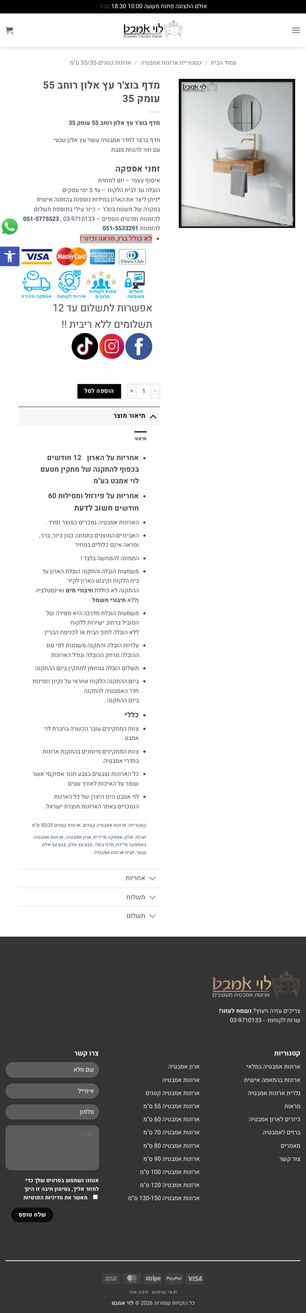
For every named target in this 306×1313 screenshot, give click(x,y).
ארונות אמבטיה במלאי (273, 1066)
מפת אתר (138, 1292)
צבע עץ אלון (80, 844)
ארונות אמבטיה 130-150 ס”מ (164, 1198)
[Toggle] (153, 416)
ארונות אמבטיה (181, 1080)
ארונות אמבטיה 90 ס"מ (171, 1159)
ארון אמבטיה (78, 837)
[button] (9, 256)
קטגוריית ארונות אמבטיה (171, 62)
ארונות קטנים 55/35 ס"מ (100, 62)
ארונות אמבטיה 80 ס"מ (171, 1145)
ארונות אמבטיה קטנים (105, 825)
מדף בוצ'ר (104, 844)
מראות (292, 1106)
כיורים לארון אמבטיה (274, 1119)
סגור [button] (104, 6)
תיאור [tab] (140, 438)
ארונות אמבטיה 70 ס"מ (171, 1132)
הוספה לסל (99, 391)
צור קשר (289, 1159)
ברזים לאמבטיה (281, 1132)
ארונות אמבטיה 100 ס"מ (170, 1172)
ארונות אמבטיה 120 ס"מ (170, 1185)
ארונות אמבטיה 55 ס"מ (171, 1106)
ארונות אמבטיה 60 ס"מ (171, 1119)
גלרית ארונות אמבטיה (274, 1093)
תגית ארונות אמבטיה (114, 852)
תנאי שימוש (165, 1292)
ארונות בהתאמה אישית (272, 1080)
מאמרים (290, 1145)
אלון (129, 837)
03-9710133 (79, 219)
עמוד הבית (223, 62)
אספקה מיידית (107, 837)
